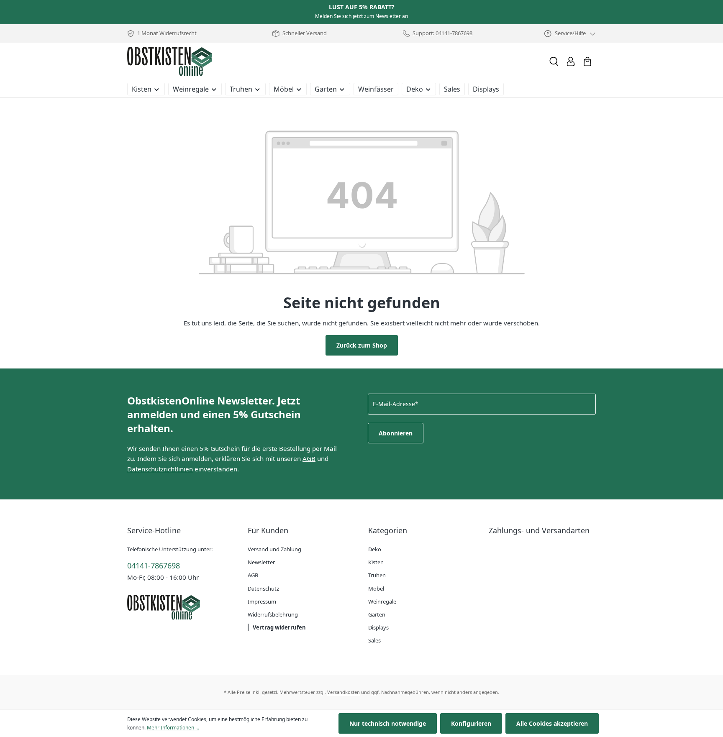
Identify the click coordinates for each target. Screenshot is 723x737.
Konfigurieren (471, 723)
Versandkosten (343, 692)
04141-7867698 (153, 565)
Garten (376, 614)
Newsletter (261, 562)
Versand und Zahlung (274, 549)
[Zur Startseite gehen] (169, 61)
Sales (374, 640)
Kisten (376, 562)
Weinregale (382, 601)
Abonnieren (396, 433)
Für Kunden (268, 530)
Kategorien (387, 530)
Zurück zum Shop (361, 345)
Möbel (376, 588)
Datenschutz (263, 588)
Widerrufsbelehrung (273, 614)
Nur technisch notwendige (387, 723)
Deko (374, 549)
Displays (378, 627)
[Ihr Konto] (570, 61)
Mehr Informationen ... (173, 727)
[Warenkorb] (587, 61)
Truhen (377, 575)
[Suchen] (554, 61)
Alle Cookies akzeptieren (552, 723)
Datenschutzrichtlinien (160, 469)
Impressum (262, 601)
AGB (309, 458)
